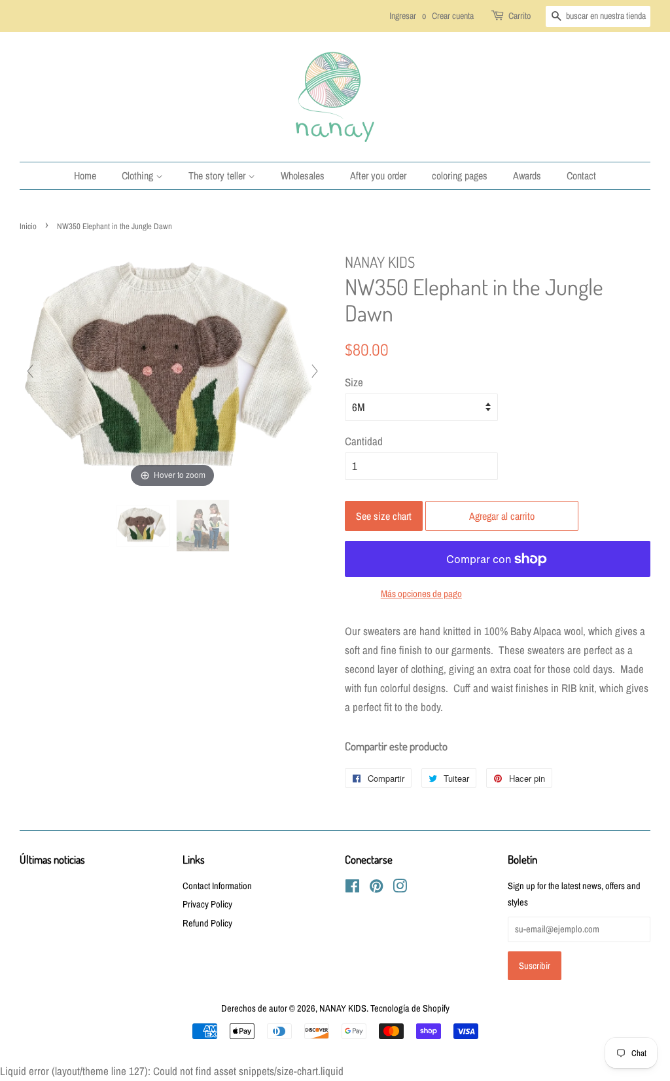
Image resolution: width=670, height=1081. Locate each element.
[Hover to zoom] (172, 369)
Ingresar (402, 16)
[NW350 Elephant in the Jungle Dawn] (142, 526)
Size (354, 382)
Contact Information (217, 885)
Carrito (519, 16)
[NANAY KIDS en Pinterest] (376, 888)
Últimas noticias (52, 859)
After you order (378, 175)
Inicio (28, 226)
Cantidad (364, 441)
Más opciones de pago (421, 593)
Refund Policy (207, 923)
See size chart (384, 516)
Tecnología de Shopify (410, 1008)
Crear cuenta (453, 16)
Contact (581, 175)
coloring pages (459, 175)
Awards (527, 175)
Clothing (139, 175)
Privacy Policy (207, 904)
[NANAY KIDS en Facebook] (352, 888)
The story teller (218, 175)
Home (85, 175)
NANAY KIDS (342, 1008)
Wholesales (303, 175)
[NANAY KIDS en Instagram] (400, 888)
